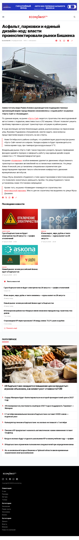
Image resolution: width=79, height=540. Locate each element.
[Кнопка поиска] (74, 17)
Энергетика (6, 231)
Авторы (5, 497)
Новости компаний (8, 530)
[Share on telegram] (68, 40)
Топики (4, 500)
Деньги (43, 231)
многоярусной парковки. (15, 190)
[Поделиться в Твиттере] (60, 40)
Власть (4, 524)
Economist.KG (6, 40)
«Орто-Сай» (33, 118)
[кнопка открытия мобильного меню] (3, 17)
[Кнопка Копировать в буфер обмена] (71, 40)
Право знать (6, 509)
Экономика (6, 512)
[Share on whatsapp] (64, 40)
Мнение (5, 527)
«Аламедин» (16, 160)
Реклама (5, 494)
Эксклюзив (6, 506)
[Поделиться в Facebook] (56, 40)
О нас (4, 491)
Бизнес (4, 267)
